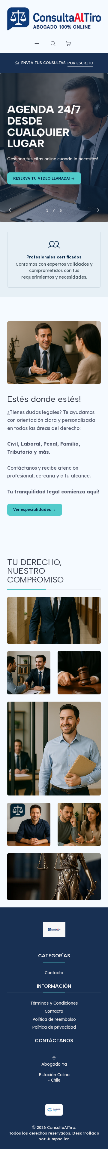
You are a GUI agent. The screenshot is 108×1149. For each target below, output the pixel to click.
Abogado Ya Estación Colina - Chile (54, 1072)
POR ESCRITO (80, 62)
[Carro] (68, 43)
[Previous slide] (11, 210)
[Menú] (36, 43)
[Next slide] (96, 210)
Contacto (54, 972)
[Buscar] (53, 43)
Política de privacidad (54, 1027)
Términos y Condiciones (54, 1003)
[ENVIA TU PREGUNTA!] (54, 147)
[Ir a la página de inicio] (54, 19)
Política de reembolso (54, 1019)
